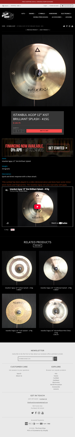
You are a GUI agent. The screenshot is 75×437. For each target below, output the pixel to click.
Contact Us (43, 399)
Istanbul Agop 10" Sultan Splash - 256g (19, 288)
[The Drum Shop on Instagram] (69, 26)
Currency (13, 6)
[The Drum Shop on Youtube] (72, 26)
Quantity (16, 128)
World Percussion (40, 17)
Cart (68, 6)
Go (55, 359)
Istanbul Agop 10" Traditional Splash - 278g (56, 288)
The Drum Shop (40, 428)
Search (19, 374)
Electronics (66, 13)
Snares (31, 13)
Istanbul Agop (11, 26)
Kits (23, 13)
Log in (45, 6)
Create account (54, 6)
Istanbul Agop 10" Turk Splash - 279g (19, 330)
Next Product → (45, 30)
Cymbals (41, 13)
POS (28, 430)
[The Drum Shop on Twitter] (64, 26)
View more (37, 246)
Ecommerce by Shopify (40, 430)
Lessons (69, 17)
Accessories (56, 17)
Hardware (53, 13)
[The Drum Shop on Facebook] (66, 26)
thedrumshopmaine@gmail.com (37, 402)
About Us (19, 376)
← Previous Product (32, 30)
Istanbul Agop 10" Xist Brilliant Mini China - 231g (56, 331)
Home (3, 26)
